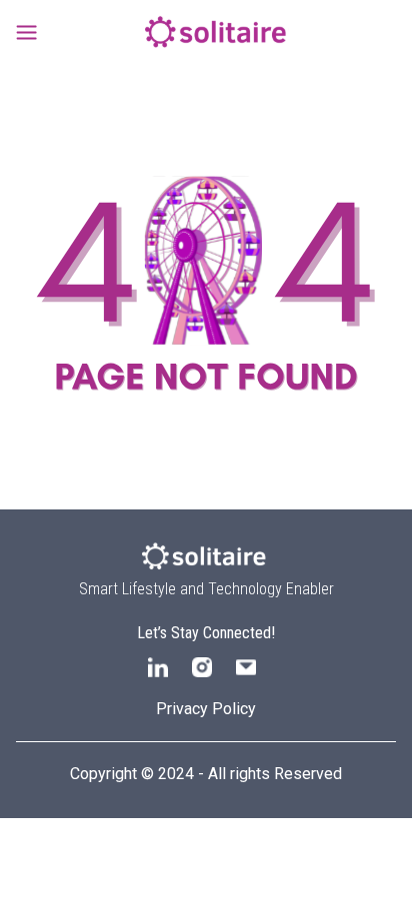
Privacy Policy (206, 708)
